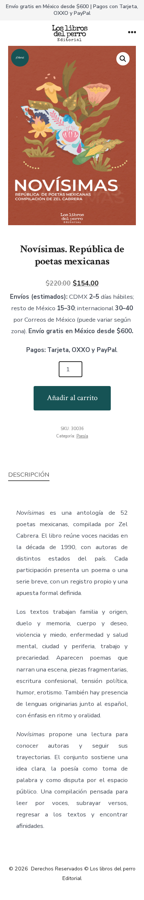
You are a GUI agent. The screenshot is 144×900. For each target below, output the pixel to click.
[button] (123, 58)
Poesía (82, 436)
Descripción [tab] (28, 474)
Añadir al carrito (72, 398)
